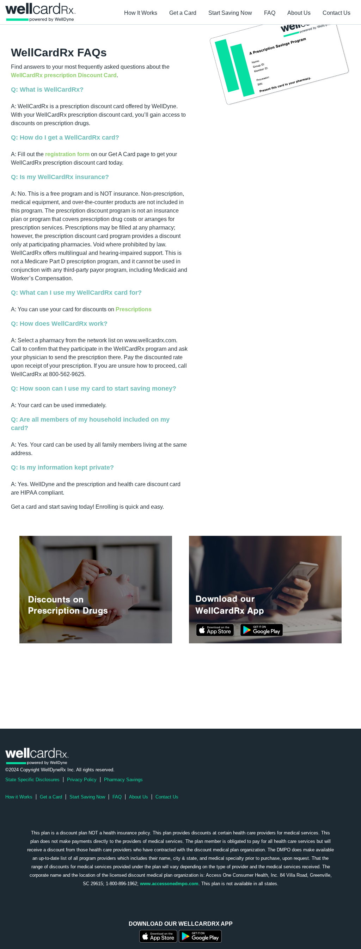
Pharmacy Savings (123, 779)
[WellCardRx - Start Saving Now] (95, 589)
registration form (67, 154)
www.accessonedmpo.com (169, 883)
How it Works (18, 797)
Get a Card (182, 13)
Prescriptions (134, 309)
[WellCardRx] (37, 756)
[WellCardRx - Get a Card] (279, 56)
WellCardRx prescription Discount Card (64, 75)
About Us (299, 13)
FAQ (269, 13)
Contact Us (336, 13)
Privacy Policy (82, 779)
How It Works (140, 13)
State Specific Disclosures (32, 779)
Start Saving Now (230, 13)
